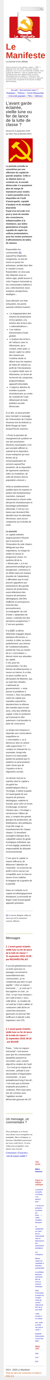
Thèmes (21, 93)
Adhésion (39, 96)
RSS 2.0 (10, 1376)
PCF (36, 1362)
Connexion (11, 1153)
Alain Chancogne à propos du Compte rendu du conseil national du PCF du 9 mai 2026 (39, 1300)
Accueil (14, 90)
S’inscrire (22, 1153)
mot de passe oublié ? (16, 1156)
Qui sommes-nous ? (28, 90)
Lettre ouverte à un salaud (38, 1316)
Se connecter (25, 1373)
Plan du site (11, 1373)
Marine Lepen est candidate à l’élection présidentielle (40, 1263)
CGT (37, 1358)
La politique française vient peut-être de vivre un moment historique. (39, 1279)
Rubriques (10, 93)
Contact (36, 1373)
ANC (37, 1354)
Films (30, 96)
